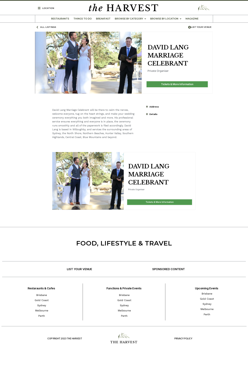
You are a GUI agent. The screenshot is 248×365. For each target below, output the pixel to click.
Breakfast (103, 18)
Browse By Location (164, 18)
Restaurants (60, 18)
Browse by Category (129, 18)
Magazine (192, 18)
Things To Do (82, 18)
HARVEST (124, 8)
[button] (177, 84)
